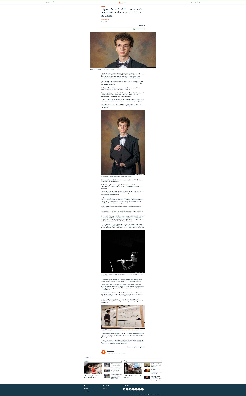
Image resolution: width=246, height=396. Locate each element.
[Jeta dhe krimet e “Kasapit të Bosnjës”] (133, 368)
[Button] (142, 25)
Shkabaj (105, 388)
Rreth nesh (86, 388)
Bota (125, 361)
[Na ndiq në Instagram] (127, 389)
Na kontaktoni (87, 391)
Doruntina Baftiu (105, 19)
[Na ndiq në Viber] (139, 389)
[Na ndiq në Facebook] (124, 389)
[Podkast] (196, 2)
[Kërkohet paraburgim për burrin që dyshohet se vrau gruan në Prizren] (107, 370)
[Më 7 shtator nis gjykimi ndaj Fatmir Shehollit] (107, 365)
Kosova (103, 6)
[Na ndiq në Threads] (136, 389)
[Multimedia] (199, 2)
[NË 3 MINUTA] (192, 2)
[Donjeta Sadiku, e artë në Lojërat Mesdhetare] (93, 368)
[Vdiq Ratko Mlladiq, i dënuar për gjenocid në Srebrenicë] (147, 365)
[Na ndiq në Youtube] (130, 389)
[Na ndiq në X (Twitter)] (133, 389)
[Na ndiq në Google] (142, 389)
